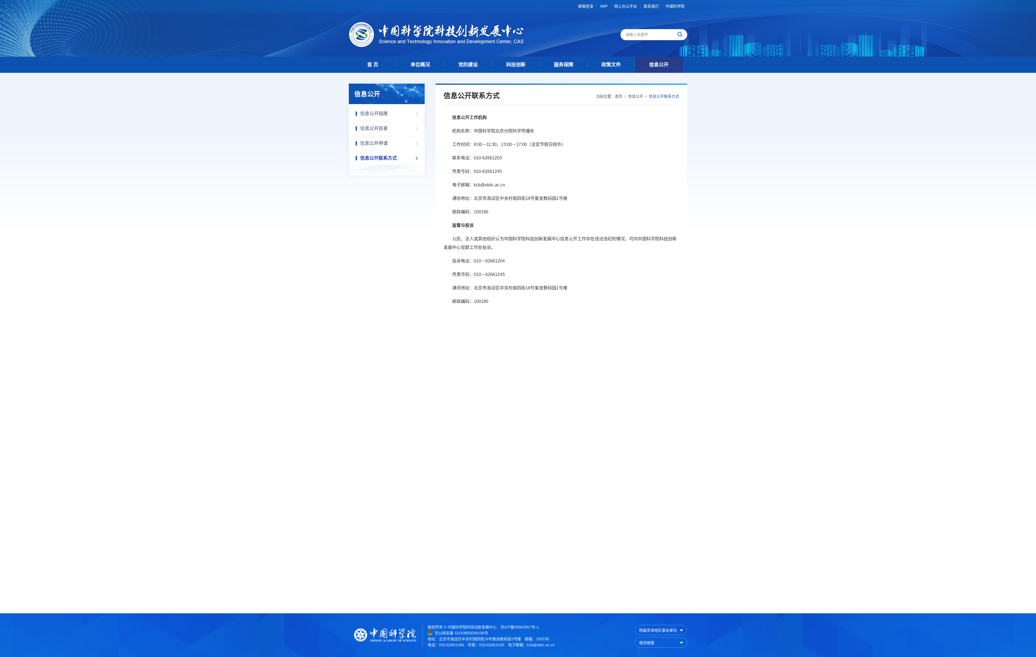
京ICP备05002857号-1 (519, 627)
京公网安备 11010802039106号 (461, 633)
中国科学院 (675, 6)
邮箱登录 (585, 6)
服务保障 (563, 64)
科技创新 (516, 64)
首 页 (372, 64)
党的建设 (468, 64)
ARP (604, 6)
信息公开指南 (374, 113)
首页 (618, 96)
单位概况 (420, 64)
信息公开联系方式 (378, 158)
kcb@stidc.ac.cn (541, 645)
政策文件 (611, 64)
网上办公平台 (625, 6)
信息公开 (659, 64)
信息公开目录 (374, 128)
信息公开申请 (374, 143)
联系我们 (651, 6)
